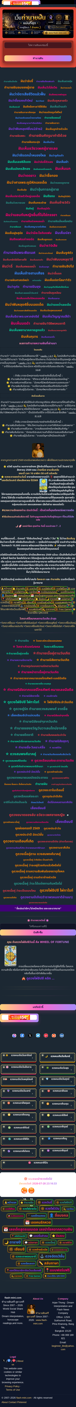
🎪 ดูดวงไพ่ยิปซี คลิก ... (38, 978)
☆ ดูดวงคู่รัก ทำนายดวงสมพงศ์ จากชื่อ (38, 708)
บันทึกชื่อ (38, 932)
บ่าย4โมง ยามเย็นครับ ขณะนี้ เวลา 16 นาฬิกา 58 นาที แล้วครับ (39, 471)
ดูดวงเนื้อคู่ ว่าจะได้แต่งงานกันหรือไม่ (38, 883)
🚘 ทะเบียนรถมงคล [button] (47, 592)
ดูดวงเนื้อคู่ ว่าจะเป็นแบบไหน (19, 890)
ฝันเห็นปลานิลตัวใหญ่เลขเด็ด (22, 196)
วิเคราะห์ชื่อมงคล (54, 646)
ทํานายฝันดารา (52, 123)
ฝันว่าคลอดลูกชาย (59, 182)
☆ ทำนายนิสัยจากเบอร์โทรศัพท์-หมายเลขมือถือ (38, 689)
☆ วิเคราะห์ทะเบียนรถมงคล (47, 640)
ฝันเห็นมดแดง (61, 239)
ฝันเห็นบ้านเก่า (58, 106)
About (5, 1402)
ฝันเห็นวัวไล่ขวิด (47, 87)
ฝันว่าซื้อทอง (48, 175)
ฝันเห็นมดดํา (20, 323)
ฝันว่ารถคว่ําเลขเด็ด (59, 305)
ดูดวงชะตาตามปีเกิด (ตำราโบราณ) (55, 841)
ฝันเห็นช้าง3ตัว (60, 202)
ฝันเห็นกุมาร (29, 336)
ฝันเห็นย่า (62, 162)
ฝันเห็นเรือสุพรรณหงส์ (51, 310)
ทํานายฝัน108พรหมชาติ (49, 323)
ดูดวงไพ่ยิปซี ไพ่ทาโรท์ (56, 890)
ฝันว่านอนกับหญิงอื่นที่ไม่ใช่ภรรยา (31, 214)
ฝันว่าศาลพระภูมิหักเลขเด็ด (27, 182)
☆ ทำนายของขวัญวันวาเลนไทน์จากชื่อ (38, 728)
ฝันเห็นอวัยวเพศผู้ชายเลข (38, 148)
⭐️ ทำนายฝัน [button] (19, 588)
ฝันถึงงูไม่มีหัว (64, 196)
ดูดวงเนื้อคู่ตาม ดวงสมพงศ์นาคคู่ (38, 854)
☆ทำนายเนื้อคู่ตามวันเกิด (51, 653)
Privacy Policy (12, 1386)
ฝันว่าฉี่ (7, 266)
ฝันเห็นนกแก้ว (36, 259)
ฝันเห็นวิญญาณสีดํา (56, 316)
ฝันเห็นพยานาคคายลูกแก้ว (27, 330)
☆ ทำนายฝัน (21, 640)
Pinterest (22, 1402)
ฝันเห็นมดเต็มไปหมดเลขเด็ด (31, 298)
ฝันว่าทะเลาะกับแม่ (46, 253)
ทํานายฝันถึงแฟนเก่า (45, 81)
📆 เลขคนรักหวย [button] (22, 595)
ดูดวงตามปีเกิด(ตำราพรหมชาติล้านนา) (46, 897)
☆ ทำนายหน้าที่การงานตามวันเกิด (24, 741)
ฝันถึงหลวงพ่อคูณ (58, 94)
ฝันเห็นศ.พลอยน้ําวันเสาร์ (26, 292)
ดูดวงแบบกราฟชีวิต (60, 778)
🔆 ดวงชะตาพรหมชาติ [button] (24, 1256)
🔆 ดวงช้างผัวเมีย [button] (43, 602)
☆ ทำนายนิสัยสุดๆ (57, 741)
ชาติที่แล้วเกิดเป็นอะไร (15, 802)
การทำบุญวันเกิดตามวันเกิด (61, 784)
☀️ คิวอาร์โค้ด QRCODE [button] (54, 1276)
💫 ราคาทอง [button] (48, 609)
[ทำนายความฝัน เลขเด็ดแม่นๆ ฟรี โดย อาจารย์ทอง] (38, 456)
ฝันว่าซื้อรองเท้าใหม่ (20, 100)
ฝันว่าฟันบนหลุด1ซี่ (59, 259)
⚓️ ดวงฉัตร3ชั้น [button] (28, 605)
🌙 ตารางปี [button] (52, 599)
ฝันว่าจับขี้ (27, 81)
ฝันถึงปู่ (30, 208)
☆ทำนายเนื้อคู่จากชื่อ (17, 653)
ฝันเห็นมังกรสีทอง (18, 168)
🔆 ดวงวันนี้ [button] (32, 588)
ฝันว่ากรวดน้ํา (66, 87)
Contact (12, 1402)
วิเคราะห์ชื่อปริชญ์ (67, 622)
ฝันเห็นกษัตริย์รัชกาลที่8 (15, 259)
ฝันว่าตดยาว (27, 175)
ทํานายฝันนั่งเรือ (10, 81)
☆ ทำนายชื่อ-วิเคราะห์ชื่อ (30, 747)
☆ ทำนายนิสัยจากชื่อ (29, 695)
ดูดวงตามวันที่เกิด (54, 835)
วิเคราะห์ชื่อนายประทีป (13, 626)
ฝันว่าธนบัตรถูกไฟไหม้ (50, 112)
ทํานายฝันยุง (32, 286)
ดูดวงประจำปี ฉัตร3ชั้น (29, 834)
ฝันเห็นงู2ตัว (43, 208)
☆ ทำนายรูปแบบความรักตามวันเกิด (38, 666)
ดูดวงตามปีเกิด (10, 897)
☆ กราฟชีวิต (55, 747)
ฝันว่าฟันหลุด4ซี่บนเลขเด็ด (24, 304)
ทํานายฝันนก (15, 226)
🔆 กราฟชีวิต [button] (16, 602)
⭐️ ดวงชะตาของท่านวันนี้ (14, 476)
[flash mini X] (4, 1361)
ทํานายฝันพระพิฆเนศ (19, 252)
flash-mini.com (23, 1397)
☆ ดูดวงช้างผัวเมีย (53, 771)
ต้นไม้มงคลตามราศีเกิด (60, 802)
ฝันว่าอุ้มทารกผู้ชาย (44, 189)
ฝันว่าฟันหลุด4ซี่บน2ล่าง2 (25, 129)
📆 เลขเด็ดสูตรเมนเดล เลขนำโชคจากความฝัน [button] (53, 595)
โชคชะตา (41, 579)
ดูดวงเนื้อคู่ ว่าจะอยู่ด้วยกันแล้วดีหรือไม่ (38, 865)
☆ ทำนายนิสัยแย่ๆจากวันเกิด (38, 721)
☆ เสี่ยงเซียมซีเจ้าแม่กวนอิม (23, 715)
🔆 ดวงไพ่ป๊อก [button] (60, 588)
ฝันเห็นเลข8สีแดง (19, 162)
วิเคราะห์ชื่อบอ (8, 622)
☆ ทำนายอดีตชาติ (21, 735)
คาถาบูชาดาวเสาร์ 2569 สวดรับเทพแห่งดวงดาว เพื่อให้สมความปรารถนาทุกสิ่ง (38, 460)
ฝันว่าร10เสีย (48, 245)
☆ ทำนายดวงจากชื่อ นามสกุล (38, 683)
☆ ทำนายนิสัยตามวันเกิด (52, 660)
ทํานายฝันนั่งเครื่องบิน (60, 221)
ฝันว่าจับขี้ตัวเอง (43, 162)
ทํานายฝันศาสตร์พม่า (17, 280)
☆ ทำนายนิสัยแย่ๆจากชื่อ (56, 715)
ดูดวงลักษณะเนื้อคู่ (11, 822)
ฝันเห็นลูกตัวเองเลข (27, 246)
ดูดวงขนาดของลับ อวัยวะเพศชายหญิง (37, 814)
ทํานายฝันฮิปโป (63, 266)
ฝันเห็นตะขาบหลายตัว (57, 227)
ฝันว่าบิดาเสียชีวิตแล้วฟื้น (27, 94)
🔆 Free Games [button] (64, 609)
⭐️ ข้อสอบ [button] (40, 599)
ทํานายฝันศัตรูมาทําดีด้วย (47, 135)
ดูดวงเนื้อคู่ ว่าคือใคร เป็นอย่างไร (38, 859)
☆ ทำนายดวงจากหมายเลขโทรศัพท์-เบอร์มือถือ (38, 678)
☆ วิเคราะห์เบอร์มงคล (26, 647)
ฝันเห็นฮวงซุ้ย (65, 81)
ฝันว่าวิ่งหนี (40, 101)
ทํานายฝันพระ (17, 136)
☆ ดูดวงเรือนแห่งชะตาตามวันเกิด (52, 760)
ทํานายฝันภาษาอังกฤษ (25, 112)
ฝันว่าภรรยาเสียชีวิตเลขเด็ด (25, 310)
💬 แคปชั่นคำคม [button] (27, 599)
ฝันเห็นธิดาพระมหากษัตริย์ (22, 316)
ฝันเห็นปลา (63, 232)
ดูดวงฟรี (31, 1316)
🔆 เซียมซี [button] (28, 602)
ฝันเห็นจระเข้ (14, 106)
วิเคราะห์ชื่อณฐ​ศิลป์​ (48, 622)
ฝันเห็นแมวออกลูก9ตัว (57, 330)
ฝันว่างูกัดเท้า (56, 155)
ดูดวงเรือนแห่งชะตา (26, 796)
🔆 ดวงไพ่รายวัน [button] (28, 1208)
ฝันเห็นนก (63, 168)
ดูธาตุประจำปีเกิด (52, 796)
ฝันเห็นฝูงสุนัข (14, 233)
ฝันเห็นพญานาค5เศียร (35, 226)
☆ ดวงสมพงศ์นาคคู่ (20, 753)
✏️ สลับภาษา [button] (60, 605)
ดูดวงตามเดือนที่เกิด (18, 841)
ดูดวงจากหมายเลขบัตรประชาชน (27, 777)
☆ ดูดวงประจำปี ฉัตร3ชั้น (57, 766)
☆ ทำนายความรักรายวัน (19, 660)
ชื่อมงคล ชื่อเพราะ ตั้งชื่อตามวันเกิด (17, 784)
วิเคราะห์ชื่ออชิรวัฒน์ (34, 626)
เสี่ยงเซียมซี (38, 808)
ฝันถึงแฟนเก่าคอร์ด (22, 239)
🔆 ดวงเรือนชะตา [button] (45, 605)
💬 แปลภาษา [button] (64, 599)
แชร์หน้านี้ (38, 1007)
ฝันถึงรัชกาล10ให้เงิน (35, 106)
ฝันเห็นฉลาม (54, 298)
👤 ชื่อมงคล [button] (7, 595)
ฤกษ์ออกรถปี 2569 (27, 828)
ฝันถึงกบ (49, 196)
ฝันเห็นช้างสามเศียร (29, 273)
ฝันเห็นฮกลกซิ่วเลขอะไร (42, 169)
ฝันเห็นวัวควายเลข (15, 202)
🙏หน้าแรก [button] (6, 588)
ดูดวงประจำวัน (52, 828)
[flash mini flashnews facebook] (9, 1361)
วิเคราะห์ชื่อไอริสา (54, 626)
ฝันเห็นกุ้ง (22, 189)
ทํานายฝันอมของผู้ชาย (19, 87)
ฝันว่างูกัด (13, 287)
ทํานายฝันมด (65, 215)
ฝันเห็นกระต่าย (37, 202)
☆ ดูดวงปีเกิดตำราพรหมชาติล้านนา (25, 766)
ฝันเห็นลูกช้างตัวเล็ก (57, 129)
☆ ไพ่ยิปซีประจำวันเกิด (58, 702)
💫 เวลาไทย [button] (31, 592)
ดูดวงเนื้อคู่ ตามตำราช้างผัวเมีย (38, 877)
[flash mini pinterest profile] (14, 1361)
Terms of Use (13, 1389)
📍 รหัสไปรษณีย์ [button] (10, 599)
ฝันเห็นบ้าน (48, 142)
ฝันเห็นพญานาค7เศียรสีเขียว (29, 123)
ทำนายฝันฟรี (42, 1313)
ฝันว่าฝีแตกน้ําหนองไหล (29, 155)
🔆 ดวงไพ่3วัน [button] (18, 592)
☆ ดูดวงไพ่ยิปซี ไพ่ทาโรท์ (21, 702)
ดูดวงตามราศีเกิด (59, 847)
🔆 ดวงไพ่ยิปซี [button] (45, 588)
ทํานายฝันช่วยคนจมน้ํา (33, 221)
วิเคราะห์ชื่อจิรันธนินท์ (27, 622)
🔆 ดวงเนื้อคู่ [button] (48, 1242)
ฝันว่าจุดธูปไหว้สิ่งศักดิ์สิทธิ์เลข (56, 287)
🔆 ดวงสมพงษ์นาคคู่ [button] (62, 602)
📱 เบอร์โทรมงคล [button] (65, 592)
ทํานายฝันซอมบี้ (52, 117)
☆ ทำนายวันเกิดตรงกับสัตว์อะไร (55, 754)
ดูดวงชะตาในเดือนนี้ (51, 790)
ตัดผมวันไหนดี (37, 802)
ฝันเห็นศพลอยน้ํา (26, 266)
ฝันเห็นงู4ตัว (64, 252)
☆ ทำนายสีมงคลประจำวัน (51, 735)
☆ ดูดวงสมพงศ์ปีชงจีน (14, 760)
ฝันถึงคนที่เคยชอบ (11, 221)
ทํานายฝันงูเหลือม (51, 292)
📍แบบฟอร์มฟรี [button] (34, 609)
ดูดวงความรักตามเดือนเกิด (37, 822)
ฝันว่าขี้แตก (55, 273)
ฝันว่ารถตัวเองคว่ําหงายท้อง (28, 117)
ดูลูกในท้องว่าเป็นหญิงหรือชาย (23, 790)
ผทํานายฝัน (36, 280)
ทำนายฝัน (55, 579)
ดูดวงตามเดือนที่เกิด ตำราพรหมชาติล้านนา (25, 847)
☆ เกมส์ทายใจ (50, 695)
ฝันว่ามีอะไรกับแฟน (39, 233)
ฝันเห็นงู (71, 538)
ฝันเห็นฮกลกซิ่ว (48, 337)
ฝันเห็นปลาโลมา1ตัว (58, 280)
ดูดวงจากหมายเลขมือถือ (38, 902)
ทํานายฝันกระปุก (31, 142)
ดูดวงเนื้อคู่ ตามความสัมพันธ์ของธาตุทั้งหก (38, 871)
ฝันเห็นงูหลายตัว (58, 100)
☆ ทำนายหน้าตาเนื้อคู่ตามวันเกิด (38, 672)
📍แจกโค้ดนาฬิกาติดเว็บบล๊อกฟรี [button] (23, 1270)
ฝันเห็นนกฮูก (44, 266)
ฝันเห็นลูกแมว (45, 239)
